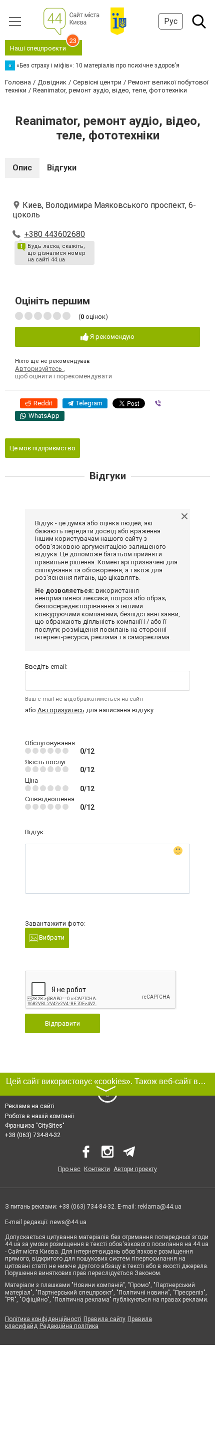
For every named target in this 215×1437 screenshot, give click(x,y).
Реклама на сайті (29, 1106)
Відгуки (61, 167)
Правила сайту (105, 1319)
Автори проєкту (135, 1169)
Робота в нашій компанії (39, 1116)
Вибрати (51, 937)
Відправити (62, 1023)
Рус (171, 21)
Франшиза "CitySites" (34, 1125)
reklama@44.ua (160, 1206)
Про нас (69, 1169)
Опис (22, 167)
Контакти (97, 1169)
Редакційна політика (69, 1326)
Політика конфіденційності (43, 1319)
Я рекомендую (111, 336)
